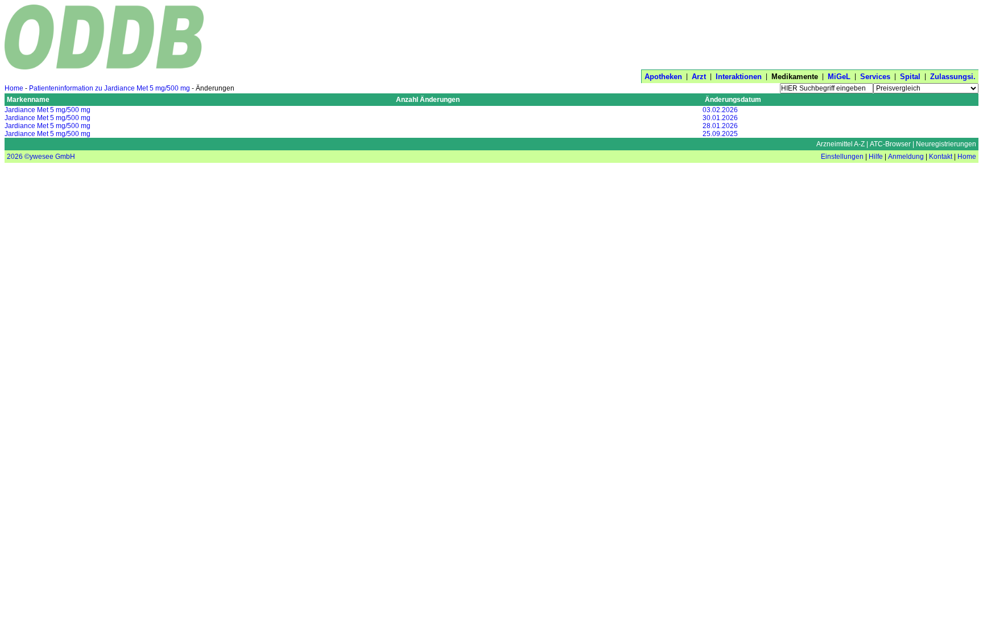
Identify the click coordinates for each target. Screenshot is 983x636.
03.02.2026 (720, 110)
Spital (910, 76)
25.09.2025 (720, 134)
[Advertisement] (771, 35)
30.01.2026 (720, 118)
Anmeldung (906, 157)
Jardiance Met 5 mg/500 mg (47, 110)
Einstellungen (842, 157)
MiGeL (839, 76)
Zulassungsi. (953, 76)
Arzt (699, 76)
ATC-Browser (890, 144)
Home (14, 88)
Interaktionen (739, 76)
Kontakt (940, 157)
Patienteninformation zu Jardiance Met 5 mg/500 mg (109, 88)
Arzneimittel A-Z (840, 144)
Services (875, 76)
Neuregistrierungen (946, 144)
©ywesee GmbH (49, 157)
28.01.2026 (720, 126)
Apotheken (663, 76)
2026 (15, 157)
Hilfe (876, 157)
